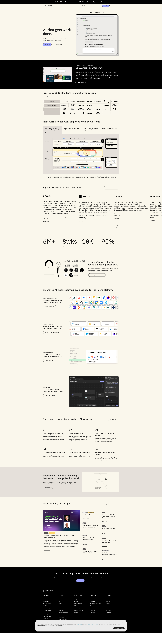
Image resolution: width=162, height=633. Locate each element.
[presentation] (91, 12)
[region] (81, 208)
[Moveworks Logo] (48, 6)
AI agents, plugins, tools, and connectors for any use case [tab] (109, 129)
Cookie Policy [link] (79, 624)
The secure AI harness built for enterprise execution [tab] (90, 129)
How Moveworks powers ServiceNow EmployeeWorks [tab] (52, 129)
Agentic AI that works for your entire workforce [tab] (71, 129)
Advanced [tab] (97, 12)
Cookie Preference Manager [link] (93, 624)
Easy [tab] (91, 12)
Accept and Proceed (119, 628)
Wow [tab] (103, 12)
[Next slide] (117, 227)
